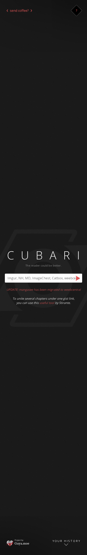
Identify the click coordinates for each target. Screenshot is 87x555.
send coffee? (19, 10)
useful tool (46, 303)
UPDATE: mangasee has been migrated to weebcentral (43, 290)
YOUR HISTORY (66, 541)
